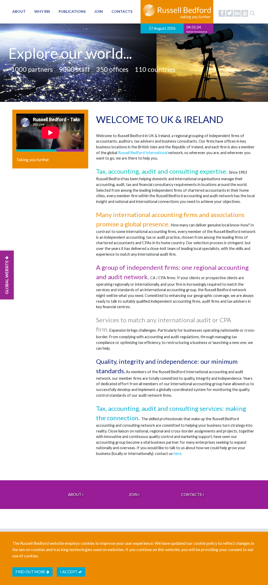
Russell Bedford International (143, 152)
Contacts (121, 11)
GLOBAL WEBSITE (6, 277)
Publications (72, 11)
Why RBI (42, 11)
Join (98, 11)
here (177, 453)
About (19, 11)
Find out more (31, 572)
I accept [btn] (69, 572)
